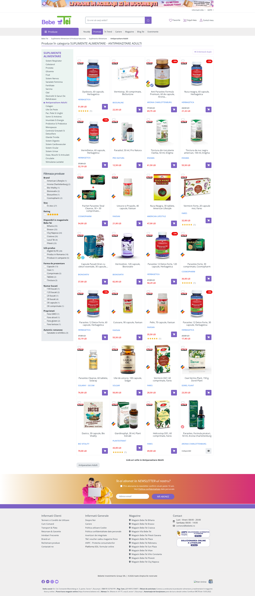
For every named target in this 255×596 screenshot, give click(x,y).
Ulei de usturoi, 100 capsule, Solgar (128, 379)
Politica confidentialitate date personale (103, 531)
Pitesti (51, 243)
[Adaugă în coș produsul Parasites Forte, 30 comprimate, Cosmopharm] (208, 278)
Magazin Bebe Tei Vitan (142, 550)
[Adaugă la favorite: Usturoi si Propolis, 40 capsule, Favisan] (113, 174)
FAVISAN (116, 216)
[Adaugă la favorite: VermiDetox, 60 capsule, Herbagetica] (79, 119)
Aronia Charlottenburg (58, 184)
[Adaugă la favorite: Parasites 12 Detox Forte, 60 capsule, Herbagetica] (79, 291)
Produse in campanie (58, 257)
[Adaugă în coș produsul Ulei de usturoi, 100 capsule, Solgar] (139, 392)
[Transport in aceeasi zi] (127, 3)
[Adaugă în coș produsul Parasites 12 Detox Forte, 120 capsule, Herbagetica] (174, 281)
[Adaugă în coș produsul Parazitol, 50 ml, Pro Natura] (139, 165)
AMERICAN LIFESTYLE (156, 216)
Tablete (51, 276)
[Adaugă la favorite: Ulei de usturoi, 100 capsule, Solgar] (113, 347)
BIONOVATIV (83, 274)
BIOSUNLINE (118, 102)
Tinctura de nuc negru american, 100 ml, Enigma (197, 151)
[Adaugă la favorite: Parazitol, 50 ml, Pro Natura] (113, 119)
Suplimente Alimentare (98, 38)
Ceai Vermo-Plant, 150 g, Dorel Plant (197, 379)
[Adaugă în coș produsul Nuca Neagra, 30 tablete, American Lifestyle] (174, 223)
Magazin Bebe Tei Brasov (143, 524)
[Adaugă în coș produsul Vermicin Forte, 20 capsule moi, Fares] (208, 220)
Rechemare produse (50, 543)
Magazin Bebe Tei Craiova (143, 527)
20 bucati (52, 295)
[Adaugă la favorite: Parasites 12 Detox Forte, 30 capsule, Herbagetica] (182, 291)
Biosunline (53, 194)
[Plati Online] (200, 581)
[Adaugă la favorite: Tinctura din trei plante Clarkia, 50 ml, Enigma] (148, 119)
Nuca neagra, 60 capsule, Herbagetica (196, 93)
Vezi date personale (154, 489)
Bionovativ (53, 191)
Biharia (52, 226)
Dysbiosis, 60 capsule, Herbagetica (93, 93)
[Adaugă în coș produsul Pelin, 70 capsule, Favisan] (174, 334)
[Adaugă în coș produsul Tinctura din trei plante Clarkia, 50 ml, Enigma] (174, 165)
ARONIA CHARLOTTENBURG (159, 102)
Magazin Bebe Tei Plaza (142, 539)
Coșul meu (191, 20)
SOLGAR (116, 385)
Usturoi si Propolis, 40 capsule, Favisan (128, 207)
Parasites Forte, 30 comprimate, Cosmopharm (197, 265)
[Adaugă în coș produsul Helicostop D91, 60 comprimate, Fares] (174, 451)
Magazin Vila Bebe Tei (141, 531)
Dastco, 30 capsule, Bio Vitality (93, 434)
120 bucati (53, 292)
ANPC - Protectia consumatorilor (100, 543)
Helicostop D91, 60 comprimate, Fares (162, 434)
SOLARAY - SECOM (86, 385)
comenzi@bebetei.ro (185, 525)
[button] (208, 451)
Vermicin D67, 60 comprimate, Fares (162, 379)
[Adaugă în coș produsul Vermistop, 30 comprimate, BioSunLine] (139, 109)
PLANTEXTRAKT (119, 440)
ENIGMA (150, 158)
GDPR (209, 10)
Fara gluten (53, 320)
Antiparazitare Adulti (88, 465)
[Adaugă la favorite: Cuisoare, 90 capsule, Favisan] (113, 291)
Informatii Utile (198, 10)
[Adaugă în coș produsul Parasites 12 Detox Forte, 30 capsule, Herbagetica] (208, 337)
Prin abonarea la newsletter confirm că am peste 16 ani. (148, 486)
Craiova (52, 236)
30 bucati (52, 299)
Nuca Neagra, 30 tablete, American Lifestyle (162, 207)
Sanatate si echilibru (57, 332)
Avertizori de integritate (96, 535)
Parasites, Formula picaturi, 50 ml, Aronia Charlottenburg (196, 434)
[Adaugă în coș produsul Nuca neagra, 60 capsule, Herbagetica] (208, 109)
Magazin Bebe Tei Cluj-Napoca (145, 561)
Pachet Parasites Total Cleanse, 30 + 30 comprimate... (93, 208)
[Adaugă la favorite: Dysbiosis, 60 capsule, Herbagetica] (79, 60)
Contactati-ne (47, 546)
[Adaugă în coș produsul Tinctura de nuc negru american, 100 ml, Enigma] (208, 165)
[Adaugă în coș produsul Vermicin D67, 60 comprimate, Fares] (174, 392)
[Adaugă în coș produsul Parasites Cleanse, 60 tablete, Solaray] (105, 392)
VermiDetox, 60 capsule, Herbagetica (93, 151)
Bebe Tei (44, 38)
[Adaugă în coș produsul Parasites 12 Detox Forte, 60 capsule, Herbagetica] (105, 337)
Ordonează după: (204, 51)
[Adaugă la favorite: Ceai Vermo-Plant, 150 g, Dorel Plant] (182, 347)
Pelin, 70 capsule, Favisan (162, 322)
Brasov (52, 229)
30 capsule (53, 302)
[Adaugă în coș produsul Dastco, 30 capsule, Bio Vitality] (105, 451)
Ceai (50, 270)
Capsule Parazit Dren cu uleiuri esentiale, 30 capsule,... (93, 265)
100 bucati (53, 288)
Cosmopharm (54, 198)
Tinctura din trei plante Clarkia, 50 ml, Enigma (162, 151)
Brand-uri (45, 539)
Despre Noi (90, 520)
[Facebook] (43, 581)
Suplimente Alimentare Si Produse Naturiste (68, 38)
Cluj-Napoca (54, 232)
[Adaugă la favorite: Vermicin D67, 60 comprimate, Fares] (148, 347)
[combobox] (115, 20)
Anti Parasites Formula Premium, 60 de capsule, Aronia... (162, 94)
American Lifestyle (57, 180)
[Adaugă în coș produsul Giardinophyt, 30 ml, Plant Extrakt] (139, 448)
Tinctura (52, 280)
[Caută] (148, 20)
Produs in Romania (57, 254)
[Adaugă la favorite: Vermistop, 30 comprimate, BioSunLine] (113, 60)
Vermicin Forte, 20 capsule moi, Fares (197, 207)
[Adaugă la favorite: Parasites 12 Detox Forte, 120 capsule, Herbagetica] (148, 233)
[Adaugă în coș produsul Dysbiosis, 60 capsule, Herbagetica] (105, 106)
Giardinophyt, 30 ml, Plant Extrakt (128, 434)
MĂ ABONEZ (163, 496)
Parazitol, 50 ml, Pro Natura (128, 150)
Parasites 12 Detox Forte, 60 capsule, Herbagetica (93, 323)
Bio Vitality (53, 187)
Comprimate (54, 273)
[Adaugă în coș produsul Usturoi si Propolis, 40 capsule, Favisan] (139, 223)
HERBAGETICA (84, 99)
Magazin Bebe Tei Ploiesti (143, 558)
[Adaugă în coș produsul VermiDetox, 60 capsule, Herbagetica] (105, 165)
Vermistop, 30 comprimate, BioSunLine (127, 93)
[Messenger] (47, 581)
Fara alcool (53, 317)
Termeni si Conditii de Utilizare (55, 520)
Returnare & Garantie (51, 531)
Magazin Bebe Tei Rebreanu (144, 543)
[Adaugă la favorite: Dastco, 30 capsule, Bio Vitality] (79, 402)
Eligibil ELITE (54, 251)
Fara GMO (53, 314)
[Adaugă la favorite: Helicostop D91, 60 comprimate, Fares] (148, 402)
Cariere (88, 524)
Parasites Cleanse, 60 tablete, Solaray (93, 379)
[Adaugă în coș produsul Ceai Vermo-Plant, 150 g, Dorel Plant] (208, 392)
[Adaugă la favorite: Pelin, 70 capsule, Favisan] (148, 291)
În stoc (52, 205)
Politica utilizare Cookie (96, 527)
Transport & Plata (49, 527)
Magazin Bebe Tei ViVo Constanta (147, 554)
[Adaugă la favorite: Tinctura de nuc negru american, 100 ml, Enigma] (182, 119)
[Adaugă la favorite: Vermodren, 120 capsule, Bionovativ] (113, 233)
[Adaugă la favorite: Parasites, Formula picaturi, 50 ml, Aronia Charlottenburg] (182, 402)
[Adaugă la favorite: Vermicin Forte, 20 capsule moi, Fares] (182, 174)
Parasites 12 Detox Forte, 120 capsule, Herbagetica (162, 265)
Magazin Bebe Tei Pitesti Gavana (146, 535)
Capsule (52, 266)
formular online (107, 546)
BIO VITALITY (83, 444)
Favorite (176, 20)
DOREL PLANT (188, 385)
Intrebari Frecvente (50, 535)
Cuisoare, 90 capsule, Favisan (127, 322)
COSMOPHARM (85, 216)
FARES (184, 213)
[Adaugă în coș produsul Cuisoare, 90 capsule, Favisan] (139, 337)
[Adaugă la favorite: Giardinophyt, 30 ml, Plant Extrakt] (113, 402)
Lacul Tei (52, 239)
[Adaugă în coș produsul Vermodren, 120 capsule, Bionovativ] (139, 282)
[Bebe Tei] (56, 20)
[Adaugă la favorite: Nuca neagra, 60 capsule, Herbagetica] (182, 60)
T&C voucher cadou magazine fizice (101, 539)
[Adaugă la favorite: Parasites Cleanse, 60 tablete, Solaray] (79, 347)
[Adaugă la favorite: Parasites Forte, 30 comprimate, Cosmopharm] (182, 233)
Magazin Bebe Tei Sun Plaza (144, 546)
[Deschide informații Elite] (80, 63)
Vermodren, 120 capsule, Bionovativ (127, 265)
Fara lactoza (54, 324)
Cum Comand (47, 524)
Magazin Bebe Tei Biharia (143, 520)
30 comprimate (55, 306)
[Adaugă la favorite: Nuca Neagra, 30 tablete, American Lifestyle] (148, 174)
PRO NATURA (118, 158)
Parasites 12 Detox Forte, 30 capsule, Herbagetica (197, 323)
